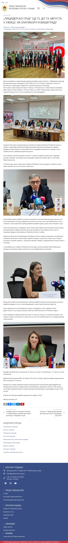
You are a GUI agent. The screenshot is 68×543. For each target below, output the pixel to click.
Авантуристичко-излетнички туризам (15, 439)
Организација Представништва (13, 500)
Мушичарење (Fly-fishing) (11, 443)
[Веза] (4, 8)
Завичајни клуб (8, 515)
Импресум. (55, 542)
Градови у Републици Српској (13, 452)
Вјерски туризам (8, 446)
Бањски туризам (8, 430)
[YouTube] (15, 483)
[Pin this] (22, 404)
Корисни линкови (9, 530)
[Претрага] (44, 8)
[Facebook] (5, 483)
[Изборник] (38, 8)
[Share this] (10, 404)
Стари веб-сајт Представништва (14, 536)
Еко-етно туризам (9, 436)
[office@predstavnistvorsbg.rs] (5, 474)
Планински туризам (9, 433)
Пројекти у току (8, 512)
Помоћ (5, 518)
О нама (5, 493)
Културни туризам (9, 449)
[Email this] (5, 404)
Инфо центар (7, 527)
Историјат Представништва (12, 497)
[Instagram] (10, 483)
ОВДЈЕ (40, 395)
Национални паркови (10, 427)
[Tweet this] (14, 404)
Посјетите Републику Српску (12, 509)
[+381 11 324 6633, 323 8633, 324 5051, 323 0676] (5, 478)
